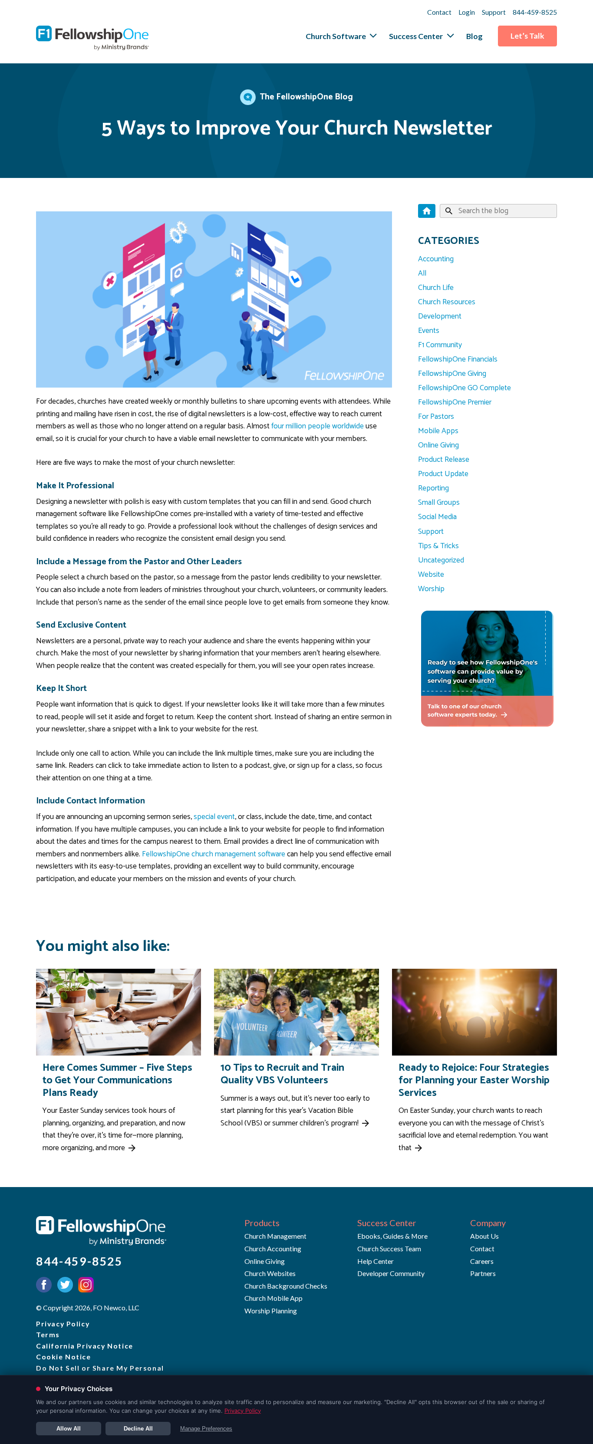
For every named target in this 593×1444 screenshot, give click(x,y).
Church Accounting (272, 1248)
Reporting (433, 488)
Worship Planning (270, 1310)
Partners (483, 1273)
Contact (439, 12)
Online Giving (438, 445)
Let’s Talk (527, 35)
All (422, 273)
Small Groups (439, 502)
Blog (474, 36)
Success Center (416, 36)
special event (214, 816)
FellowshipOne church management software (213, 854)
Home (426, 211)
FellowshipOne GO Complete (464, 388)
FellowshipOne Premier (454, 402)
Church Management (275, 1236)
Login (466, 12)
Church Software (336, 36)
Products (262, 1222)
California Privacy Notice (84, 1346)
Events (428, 330)
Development (439, 316)
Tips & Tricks (438, 546)
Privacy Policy (62, 1323)
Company (488, 1222)
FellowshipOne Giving (452, 373)
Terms (48, 1334)
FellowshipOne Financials (457, 359)
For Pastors (436, 416)
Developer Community (391, 1273)
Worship (431, 588)
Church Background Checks (285, 1286)
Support (494, 12)
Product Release (443, 459)
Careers (482, 1261)
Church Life (436, 287)
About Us (484, 1236)
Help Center (375, 1261)
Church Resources (446, 302)
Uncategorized (441, 560)
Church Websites (270, 1273)
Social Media (437, 516)
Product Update (443, 473)
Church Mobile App (273, 1298)
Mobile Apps (438, 430)
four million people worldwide (317, 426)
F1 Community (440, 345)
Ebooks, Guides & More (392, 1236)
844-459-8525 (535, 12)
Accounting (436, 259)
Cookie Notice (63, 1356)
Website (431, 574)
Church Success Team (389, 1248)
